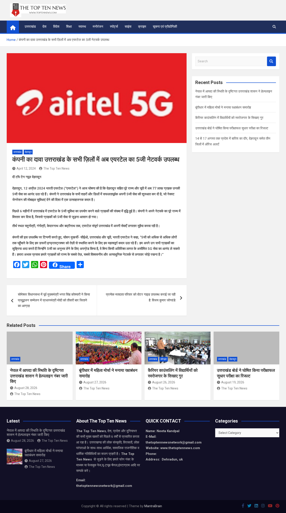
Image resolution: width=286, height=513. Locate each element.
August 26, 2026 (163, 382)
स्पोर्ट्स (114, 27)
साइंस (128, 27)
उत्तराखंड (30, 27)
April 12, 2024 (26, 168)
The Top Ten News (56, 168)
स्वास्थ (82, 27)
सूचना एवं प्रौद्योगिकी (165, 27)
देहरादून (28, 152)
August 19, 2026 (232, 382)
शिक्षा (69, 27)
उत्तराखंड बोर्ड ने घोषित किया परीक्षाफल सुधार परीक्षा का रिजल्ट (231, 128)
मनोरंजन (98, 27)
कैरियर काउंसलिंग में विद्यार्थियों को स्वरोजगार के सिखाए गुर (229, 118)
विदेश (56, 27)
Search (271, 61)
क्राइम (142, 27)
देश (44, 27)
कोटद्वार (163, 359)
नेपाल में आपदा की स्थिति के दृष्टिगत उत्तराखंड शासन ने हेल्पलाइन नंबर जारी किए (39, 376)
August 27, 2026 (94, 382)
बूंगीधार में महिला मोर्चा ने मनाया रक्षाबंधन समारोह (223, 107)
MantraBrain (153, 506)
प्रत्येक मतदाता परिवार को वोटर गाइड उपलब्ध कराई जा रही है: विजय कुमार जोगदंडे (140, 297)
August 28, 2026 (25, 388)
